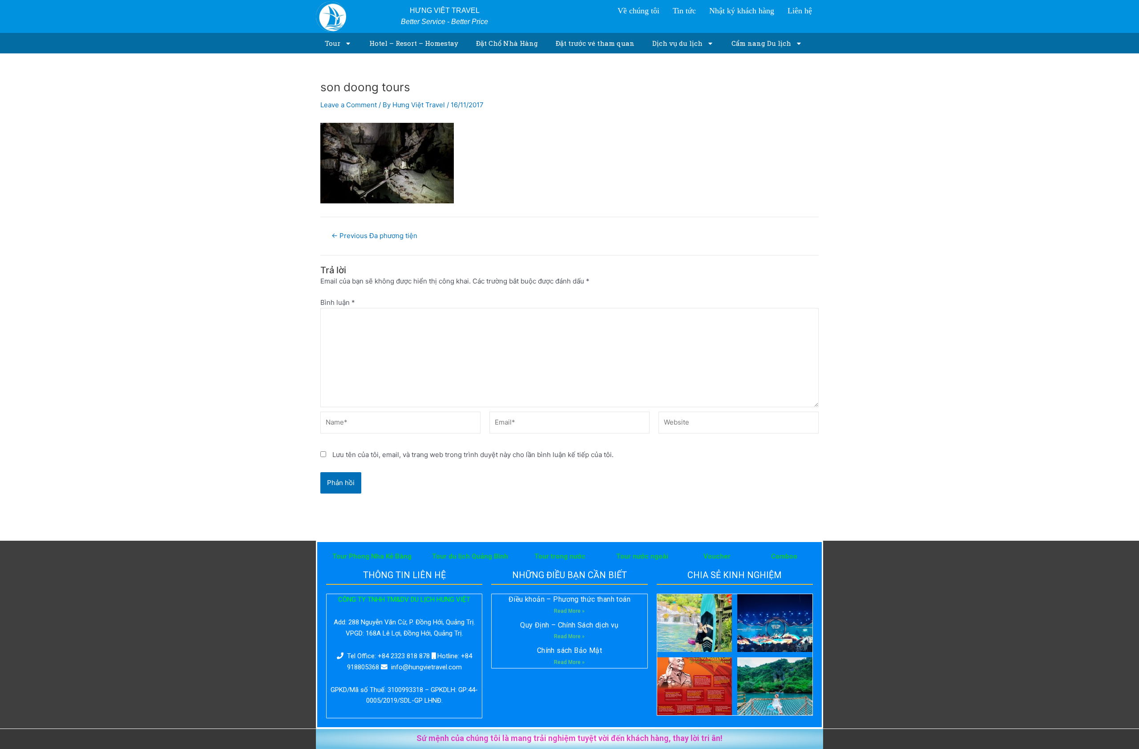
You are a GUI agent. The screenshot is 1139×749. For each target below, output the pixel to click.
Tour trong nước (560, 556)
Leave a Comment (348, 105)
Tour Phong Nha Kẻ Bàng (372, 556)
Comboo (784, 556)
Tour (332, 43)
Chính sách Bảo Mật (569, 650)
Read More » (569, 611)
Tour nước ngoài (642, 556)
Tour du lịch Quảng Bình (470, 556)
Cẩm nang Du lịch (761, 43)
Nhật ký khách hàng (741, 10)
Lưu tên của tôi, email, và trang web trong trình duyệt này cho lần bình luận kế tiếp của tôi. (473, 454)
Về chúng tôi (638, 10)
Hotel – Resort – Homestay (413, 43)
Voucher (717, 556)
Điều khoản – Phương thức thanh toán (569, 599)
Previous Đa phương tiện (374, 235)
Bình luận (337, 302)
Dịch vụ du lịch (677, 43)
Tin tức (684, 10)
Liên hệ (800, 10)
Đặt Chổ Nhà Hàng (507, 43)
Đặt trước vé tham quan (595, 43)
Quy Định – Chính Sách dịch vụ (569, 625)
